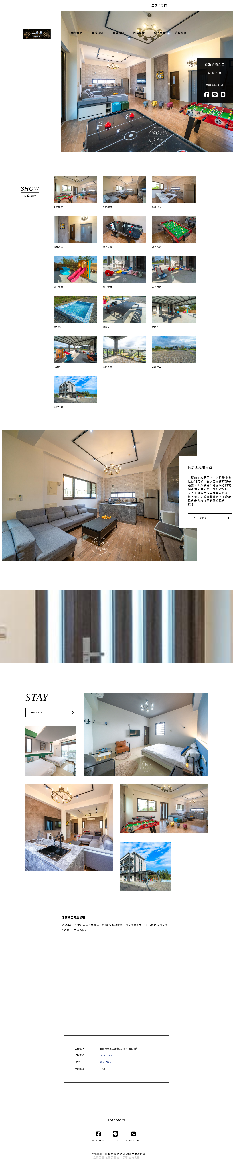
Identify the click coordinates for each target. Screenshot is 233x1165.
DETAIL (37, 712)
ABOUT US (201, 518)
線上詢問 (160, 33)
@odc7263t (106, 1062)
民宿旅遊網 (138, 1154)
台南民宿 (122, 1157)
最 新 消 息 (215, 73)
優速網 (112, 1154)
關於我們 (77, 33)
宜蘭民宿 (98, 1157)
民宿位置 (139, 33)
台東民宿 (134, 1157)
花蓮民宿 (110, 1157)
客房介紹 (97, 33)
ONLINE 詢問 (214, 85)
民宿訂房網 (124, 1154)
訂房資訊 (118, 33)
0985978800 (106, 1055)
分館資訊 (180, 33)
